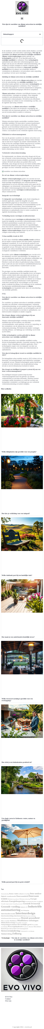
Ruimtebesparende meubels (9, 928)
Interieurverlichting (31, 916)
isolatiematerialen (6, 918)
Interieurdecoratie (8, 914)
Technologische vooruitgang (27, 931)
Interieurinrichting (7, 916)
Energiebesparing (17, 901)
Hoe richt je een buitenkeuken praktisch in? (17, 762)
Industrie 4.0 (24, 907)
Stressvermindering (10, 930)
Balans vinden (13, 894)
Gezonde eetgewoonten (6, 903)
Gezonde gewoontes (18, 903)
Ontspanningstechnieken (9, 924)
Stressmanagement (22, 928)
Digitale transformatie (8, 896)
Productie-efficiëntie (28, 926)
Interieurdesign (25, 913)
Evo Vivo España (9, 1013)
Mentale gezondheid (30, 918)
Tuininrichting (6, 934)
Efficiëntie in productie (13, 899)
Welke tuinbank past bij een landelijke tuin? (17, 575)
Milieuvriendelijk (5, 920)
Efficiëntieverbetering (24, 899)
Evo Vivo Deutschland (11, 1008)
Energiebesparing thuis (30, 901)
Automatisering (5, 893)
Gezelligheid (40, 901)
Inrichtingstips (25, 910)
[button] (22, 18)
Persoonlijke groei (25, 924)
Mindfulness (13, 920)
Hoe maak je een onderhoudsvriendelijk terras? (18, 637)
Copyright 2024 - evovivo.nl (22, 1027)
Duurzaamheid (22, 896)
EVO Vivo (8, 997)
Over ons (8, 1001)
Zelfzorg (16, 933)
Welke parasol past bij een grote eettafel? (16, 882)
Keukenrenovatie (16, 918)
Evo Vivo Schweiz (9, 1022)
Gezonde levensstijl (31, 903)
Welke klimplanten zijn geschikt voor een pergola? (19, 452)
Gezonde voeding (10, 906)
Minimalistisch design (8, 922)
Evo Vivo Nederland (10, 1017)
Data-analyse (35, 893)
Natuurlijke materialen (21, 922)
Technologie (5, 938)
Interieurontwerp (19, 916)
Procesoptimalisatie (15, 927)
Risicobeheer (37, 926)
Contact (8, 999)
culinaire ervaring (24, 894)
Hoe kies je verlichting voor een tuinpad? (16, 513)
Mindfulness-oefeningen (27, 920)
